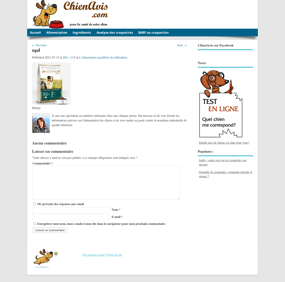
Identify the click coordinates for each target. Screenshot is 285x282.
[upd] (51, 103)
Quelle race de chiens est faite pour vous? (224, 142)
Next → (182, 45)
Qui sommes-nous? (94, 255)
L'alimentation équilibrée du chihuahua (103, 57)
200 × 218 (69, 57)
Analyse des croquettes (115, 32)
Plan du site (115, 255)
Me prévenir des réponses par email (60, 204)
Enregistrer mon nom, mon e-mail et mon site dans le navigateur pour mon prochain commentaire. (101, 223)
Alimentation (56, 32)
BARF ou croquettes (153, 32)
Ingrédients (82, 32)
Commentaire (43, 163)
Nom (116, 209)
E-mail (117, 216)
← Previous (39, 45)
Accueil (35, 32)
